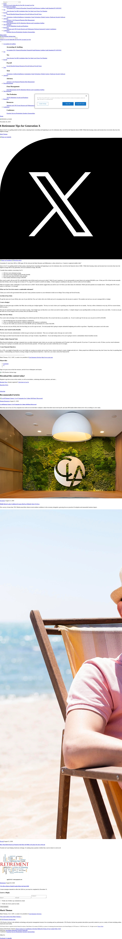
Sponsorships (31, 32)
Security (58, 17)
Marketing (23, 23)
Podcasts (36, 29)
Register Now (4, 382)
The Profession (7, 24)
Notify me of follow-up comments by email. (13, 900)
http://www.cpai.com (47, 357)
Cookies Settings (42, 103)
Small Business (36, 8)
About (17, 928)
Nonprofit (29, 8)
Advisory (5, 18)
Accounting (10, 8)
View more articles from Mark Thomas (10, 916)
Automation (27, 17)
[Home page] (7, 36)
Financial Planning (20, 20)
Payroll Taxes (38, 14)
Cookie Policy (54, 928)
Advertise (34, 928)
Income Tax (13, 11)
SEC (60, 8)
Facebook (2, 938)
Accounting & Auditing (9, 6)
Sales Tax (28, 11)
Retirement (3, 883)
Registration (19, 32)
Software (62, 17)
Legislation (22, 11)
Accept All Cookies (80, 103)
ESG (14, 8)
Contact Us (22, 928)
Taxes (8, 11)
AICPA (19, 23)
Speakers (25, 32)
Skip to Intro (3, 35)
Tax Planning (43, 11)
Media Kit (40, 928)
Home (5, 3)
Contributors (53, 29)
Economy (2, 500)
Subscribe (2, 391)
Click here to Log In (23, 382)
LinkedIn (9, 938)
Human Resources (20, 14)
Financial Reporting (21, 8)
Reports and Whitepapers (27, 29)
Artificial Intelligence (18, 17)
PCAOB (56, 8)
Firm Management (8, 21)
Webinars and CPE (12, 29)
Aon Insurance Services (35, 357)
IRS (18, 11)
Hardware (53, 17)
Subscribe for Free (18, 5)
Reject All (68, 103)
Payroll (5, 12)
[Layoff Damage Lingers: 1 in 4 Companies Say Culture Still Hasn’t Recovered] (21, 398)
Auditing (42, 8)
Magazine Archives (17, 930)
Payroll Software (29, 14)
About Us (6, 5)
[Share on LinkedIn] (5, 137)
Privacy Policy (100, 926)
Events (19, 29)
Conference (6, 30)
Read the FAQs (4, 385)
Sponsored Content (44, 29)
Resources (6, 27)
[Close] (86, 96)
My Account (26, 5)
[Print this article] (16, 260)
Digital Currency (45, 17)
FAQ (59, 928)
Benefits (13, 14)
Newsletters (8, 930)
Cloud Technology (36, 17)
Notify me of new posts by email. (10, 903)
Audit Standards (49, 8)
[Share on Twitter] (61, 259)
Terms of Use (46, 928)
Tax (4, 9)
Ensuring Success (11, 32)
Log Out (32, 5)
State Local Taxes (35, 11)
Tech (4, 15)
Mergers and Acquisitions (33, 23)
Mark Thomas (3, 134)
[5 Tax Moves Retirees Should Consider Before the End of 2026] (14, 880)
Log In (11, 5)
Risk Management (30, 20)
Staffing (42, 23)
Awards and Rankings (22, 26)
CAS (13, 20)
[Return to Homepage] (7, 919)
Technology (10, 17)
